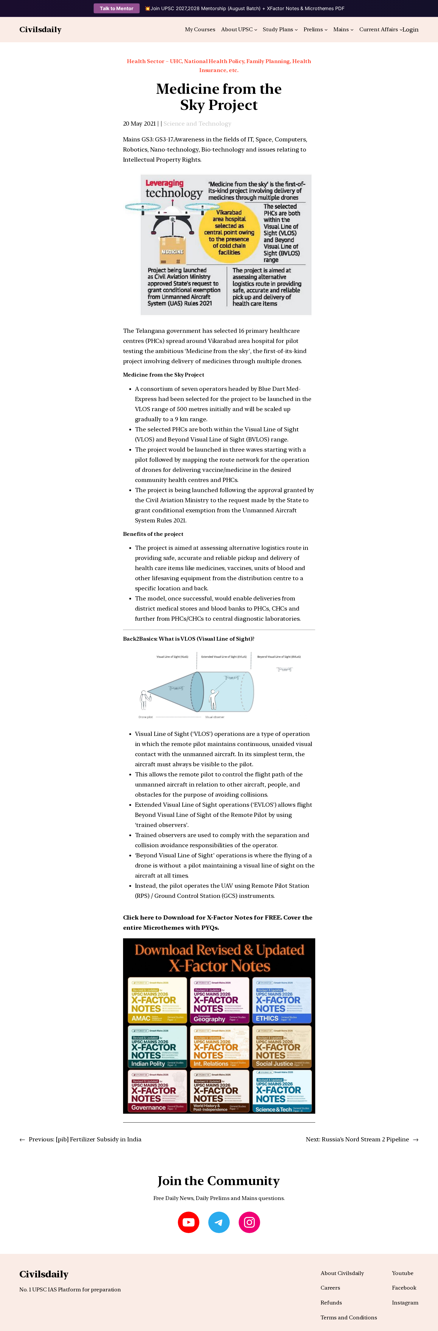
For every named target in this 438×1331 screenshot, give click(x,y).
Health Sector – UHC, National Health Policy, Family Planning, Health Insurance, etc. (219, 66)
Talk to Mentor (116, 8)
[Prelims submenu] (326, 29)
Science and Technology (198, 123)
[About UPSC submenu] (255, 29)
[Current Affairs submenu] (401, 29)
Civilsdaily (40, 29)
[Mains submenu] (352, 29)
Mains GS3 (138, 139)
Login (411, 29)
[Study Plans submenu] (296, 29)
